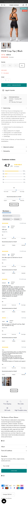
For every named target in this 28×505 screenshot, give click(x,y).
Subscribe (14, 470)
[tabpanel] (14, 304)
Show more (14, 390)
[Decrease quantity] (2, 80)
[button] (6, 381)
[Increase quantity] (8, 80)
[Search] (5, 5)
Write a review (14, 204)
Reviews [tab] (6, 211)
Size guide (4, 70)
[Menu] (1, 5)
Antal (2, 77)
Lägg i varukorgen (14, 85)
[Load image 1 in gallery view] (14, 24)
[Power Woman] (14, 5)
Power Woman (8, 498)
